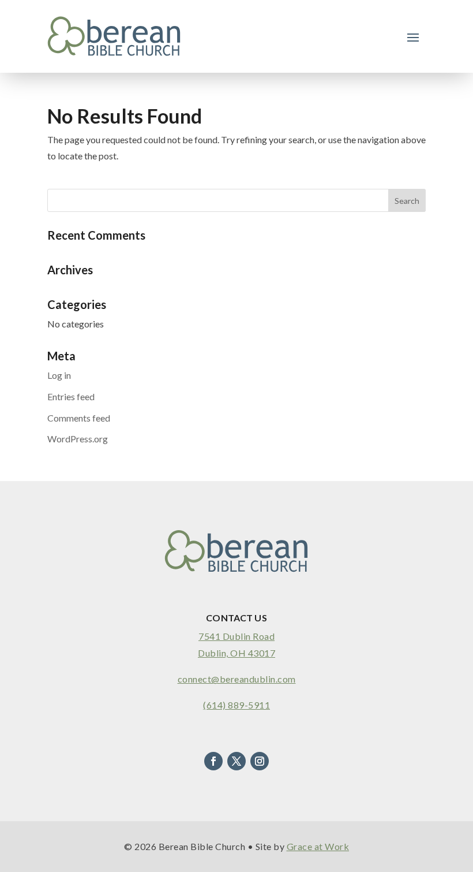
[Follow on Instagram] (259, 761)
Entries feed (71, 396)
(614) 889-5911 (236, 704)
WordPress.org (77, 438)
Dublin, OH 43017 (236, 652)
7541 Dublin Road (236, 636)
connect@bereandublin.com (237, 678)
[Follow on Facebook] (213, 761)
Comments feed (78, 417)
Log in (59, 375)
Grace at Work (318, 846)
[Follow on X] (236, 761)
